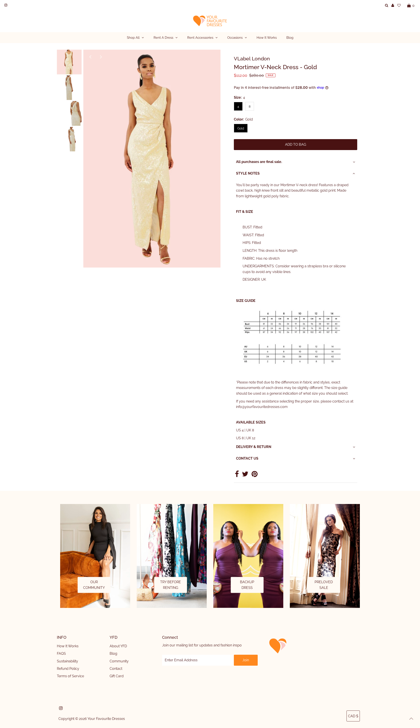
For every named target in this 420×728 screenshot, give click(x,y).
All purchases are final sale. (259, 162)
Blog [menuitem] (289, 38)
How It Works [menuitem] (267, 38)
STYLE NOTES (248, 173)
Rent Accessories (200, 38)
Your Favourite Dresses (106, 719)
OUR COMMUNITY (94, 585)
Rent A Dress (163, 38)
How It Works (68, 646)
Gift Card (117, 676)
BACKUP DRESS (247, 585)
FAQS (61, 653)
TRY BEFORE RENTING (170, 585)
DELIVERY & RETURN (253, 447)
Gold (240, 128)
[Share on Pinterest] (254, 475)
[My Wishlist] (399, 5)
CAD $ (353, 716)
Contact (116, 669)
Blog (113, 653)
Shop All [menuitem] (133, 38)
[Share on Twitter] (245, 475)
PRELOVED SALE (324, 585)
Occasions (235, 38)
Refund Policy (68, 669)
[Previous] (90, 56)
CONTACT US (247, 458)
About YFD (118, 646)
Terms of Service (70, 676)
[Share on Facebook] (237, 475)
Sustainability (67, 661)
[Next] (101, 56)
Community (119, 661)
